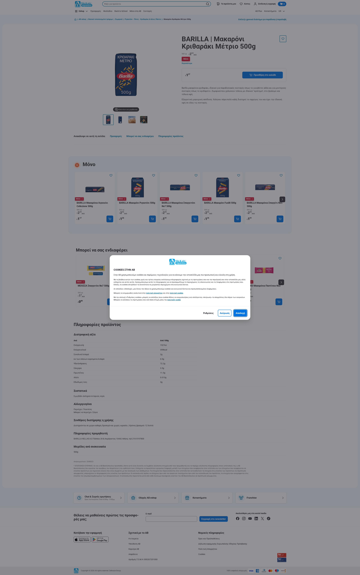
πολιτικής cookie (174, 300)
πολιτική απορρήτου (154, 293)
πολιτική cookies (176, 293)
